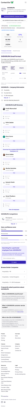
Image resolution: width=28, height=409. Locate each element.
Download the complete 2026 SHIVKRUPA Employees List (14, 150)
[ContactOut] (7, 2)
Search (15, 262)
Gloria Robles (10, 154)
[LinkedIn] (7, 12)
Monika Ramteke (11, 168)
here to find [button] (20, 311)
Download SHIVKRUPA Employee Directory (14, 16)
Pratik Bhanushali (11, 108)
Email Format (16, 51)
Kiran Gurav (9, 136)
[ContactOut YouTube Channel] (4, 402)
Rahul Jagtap (9, 122)
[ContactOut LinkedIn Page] (2, 402)
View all (13, 224)
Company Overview (6, 51)
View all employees (14, 209)
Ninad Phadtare (10, 196)
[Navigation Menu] (25, 2)
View (14, 113)
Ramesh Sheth (10, 182)
